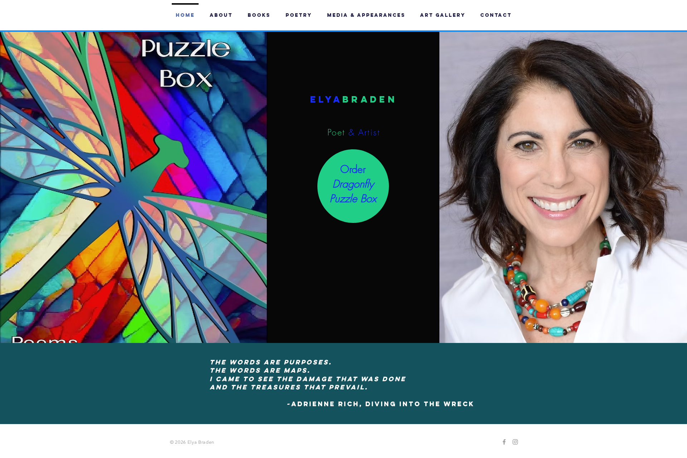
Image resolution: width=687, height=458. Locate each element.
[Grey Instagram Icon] (515, 441)
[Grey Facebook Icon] (504, 441)
